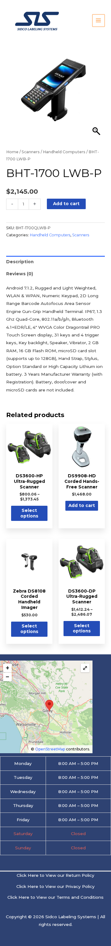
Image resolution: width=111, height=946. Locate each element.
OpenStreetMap (50, 749)
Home (12, 152)
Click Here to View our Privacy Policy (55, 886)
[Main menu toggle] (98, 20)
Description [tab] (20, 261)
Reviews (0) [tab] (19, 273)
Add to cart (66, 203)
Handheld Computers (64, 152)
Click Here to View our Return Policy (55, 875)
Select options (29, 513)
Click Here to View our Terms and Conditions (55, 897)
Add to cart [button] (81, 505)
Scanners (31, 152)
